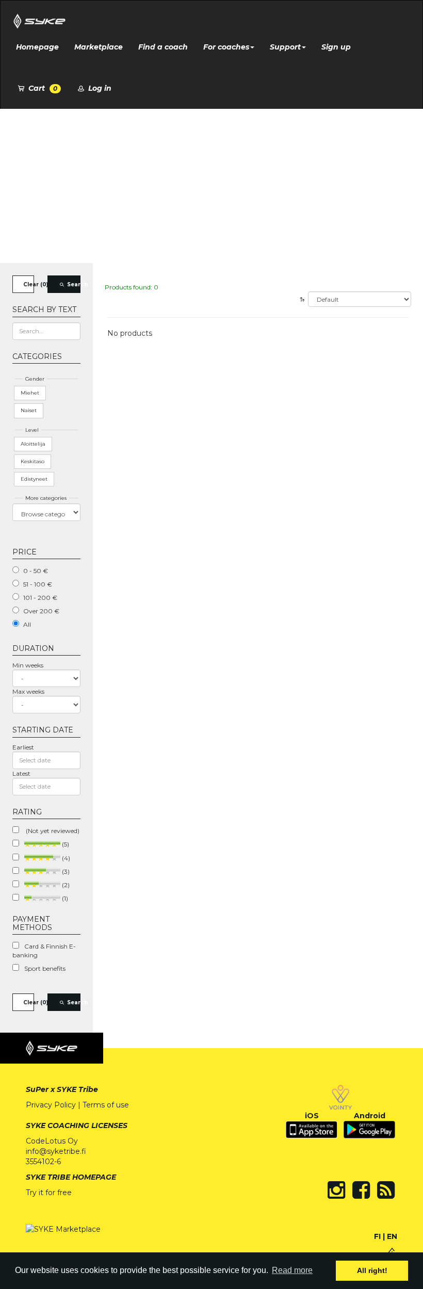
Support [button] (285, 47)
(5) (64, 844)
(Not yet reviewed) (51, 831)
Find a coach (163, 47)
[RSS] (386, 1190)
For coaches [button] (226, 47)
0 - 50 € (35, 571)
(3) (65, 871)
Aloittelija (33, 443)
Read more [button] (292, 1270)
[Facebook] (361, 1190)
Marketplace (98, 47)
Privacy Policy (51, 1104)
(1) (64, 898)
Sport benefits (45, 968)
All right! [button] (372, 1270)
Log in (98, 88)
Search (73, 284)
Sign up (336, 47)
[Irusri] (392, 1251)
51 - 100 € (37, 584)
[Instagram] (336, 1190)
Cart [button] (41, 88)
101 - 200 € (40, 597)
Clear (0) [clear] (28, 284)
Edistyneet (34, 479)
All (27, 624)
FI (377, 1236)
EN (392, 1236)
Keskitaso (32, 461)
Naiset (29, 410)
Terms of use (106, 1104)
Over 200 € (41, 611)
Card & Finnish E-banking (44, 950)
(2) (65, 885)
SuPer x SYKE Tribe (62, 1089)
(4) (65, 858)
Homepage (37, 47)
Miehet (30, 392)
